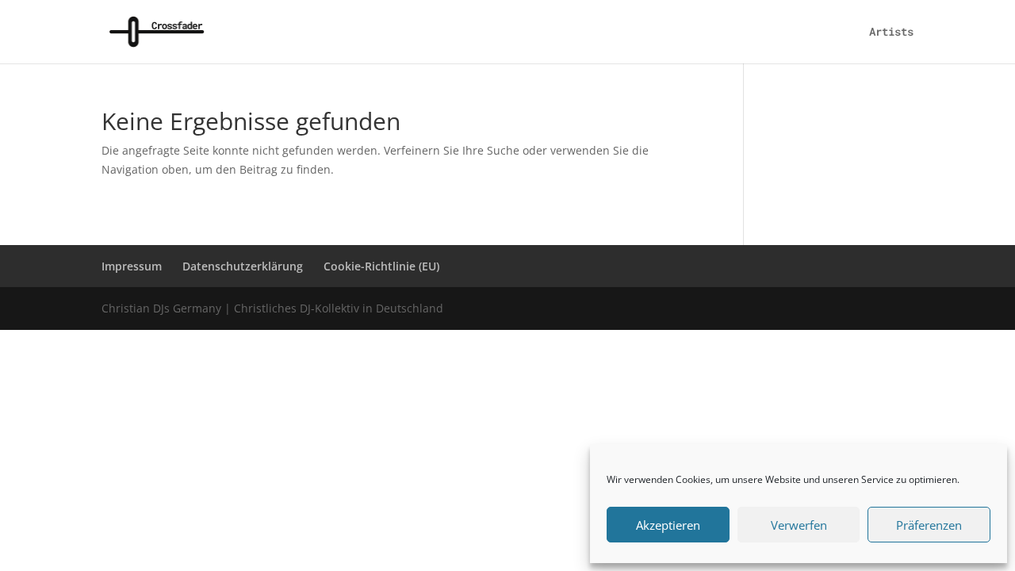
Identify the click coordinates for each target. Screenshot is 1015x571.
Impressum (132, 266)
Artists (891, 32)
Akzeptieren (668, 525)
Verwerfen (799, 525)
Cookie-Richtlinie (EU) (381, 266)
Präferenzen (929, 525)
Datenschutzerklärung (242, 266)
